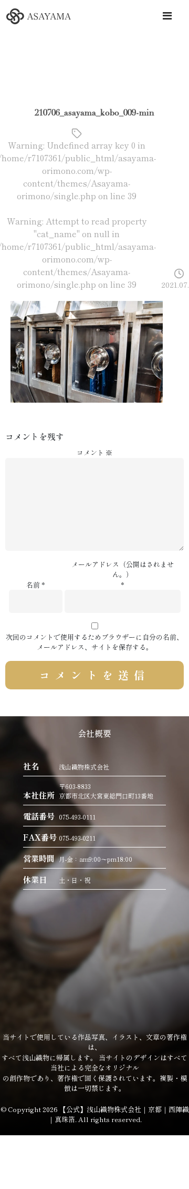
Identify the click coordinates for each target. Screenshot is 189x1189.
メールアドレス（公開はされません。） (122, 569)
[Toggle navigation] (167, 15)
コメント (94, 452)
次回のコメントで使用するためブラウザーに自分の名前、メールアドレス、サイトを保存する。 (94, 642)
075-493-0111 (77, 816)
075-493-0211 (77, 837)
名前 (33, 585)
